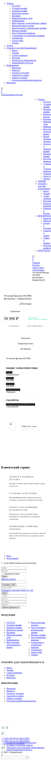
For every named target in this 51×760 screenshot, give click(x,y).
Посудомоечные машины (23, 33)
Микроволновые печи (22, 18)
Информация (13, 65)
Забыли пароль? (8, 579)
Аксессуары (17, 40)
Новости (16, 70)
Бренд (15, 50)
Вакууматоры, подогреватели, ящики (29, 23)
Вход (9, 556)
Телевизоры (17, 38)
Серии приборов (19, 55)
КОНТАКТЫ (44, 250)
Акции (10, 45)
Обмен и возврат (20, 78)
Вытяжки (16, 16)
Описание (25, 338)
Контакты (11, 82)
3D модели (25, 349)
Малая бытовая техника (23, 25)
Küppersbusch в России (22, 63)
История (16, 58)
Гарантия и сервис (20, 75)
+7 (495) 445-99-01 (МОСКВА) (15, 738)
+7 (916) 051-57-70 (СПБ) (13, 743)
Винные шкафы (19, 30)
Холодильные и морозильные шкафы (29, 28)
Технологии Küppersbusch (24, 60)
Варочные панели (20, 13)
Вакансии (16, 68)
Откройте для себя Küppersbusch (22, 48)
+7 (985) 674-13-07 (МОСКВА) (15, 741)
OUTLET (16, 6)
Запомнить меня (11, 574)
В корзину (14, 326)
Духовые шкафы (19, 8)
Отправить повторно (17, 590)
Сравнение (12, 311)
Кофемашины (18, 21)
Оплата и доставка (20, 73)
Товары (10, 3)
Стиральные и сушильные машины (28, 35)
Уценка (15, 43)
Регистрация (12, 558)
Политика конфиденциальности (27, 80)
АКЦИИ (42, 181)
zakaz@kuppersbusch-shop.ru (19, 750)
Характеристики (25, 343)
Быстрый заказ (35, 326)
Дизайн (15, 53)
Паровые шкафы (19, 11)
